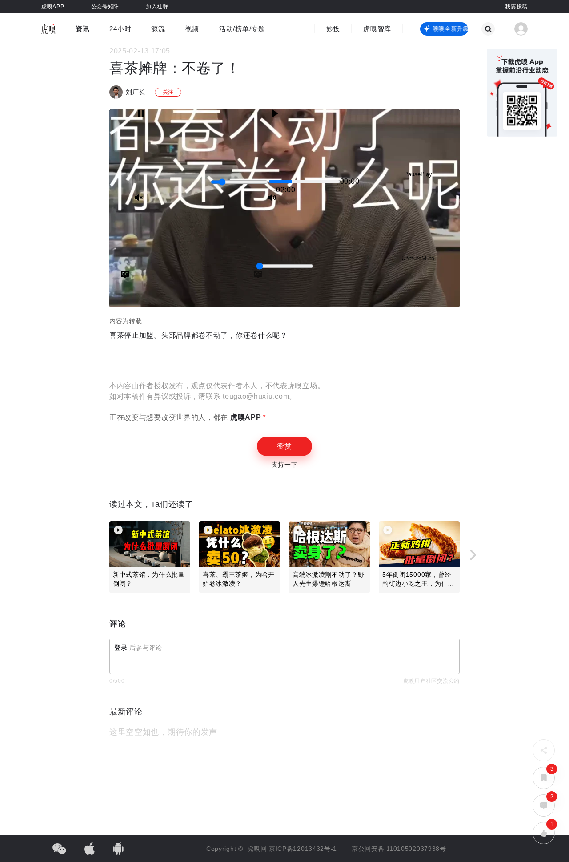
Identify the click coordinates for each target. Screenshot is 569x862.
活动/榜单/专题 (242, 28)
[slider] (239, 182)
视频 (192, 28)
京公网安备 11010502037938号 (399, 848)
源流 (158, 28)
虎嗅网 (258, 848)
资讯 (82, 28)
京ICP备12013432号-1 (303, 848)
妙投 (333, 28)
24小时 (120, 28)
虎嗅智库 (377, 28)
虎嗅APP (244, 417)
